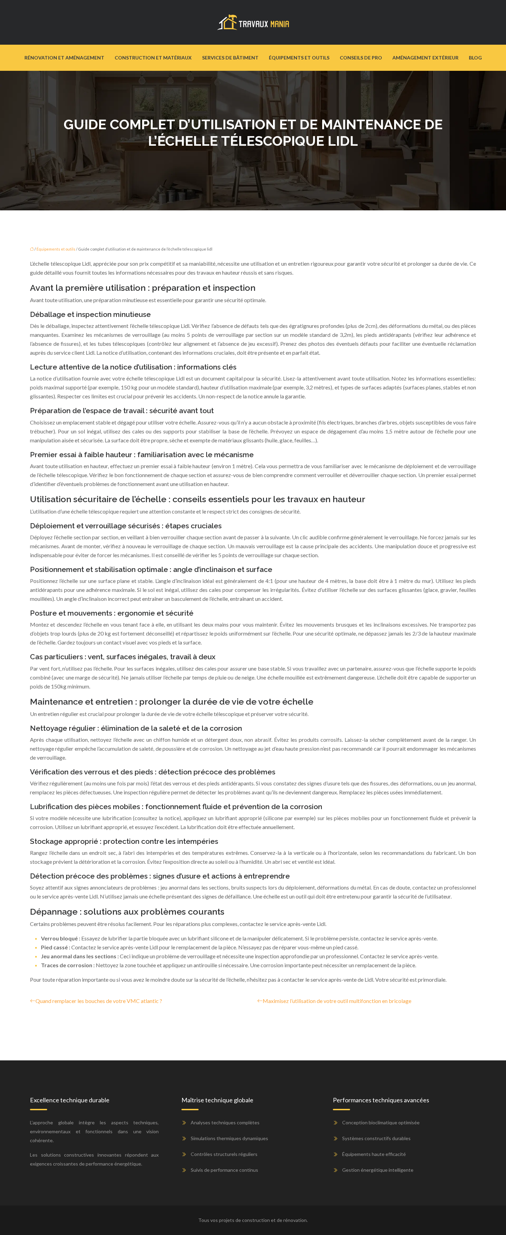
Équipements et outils (299, 57)
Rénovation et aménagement (64, 57)
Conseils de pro (361, 57)
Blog (475, 57)
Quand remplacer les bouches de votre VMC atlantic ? (98, 1000)
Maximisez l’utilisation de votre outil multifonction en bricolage (337, 1000)
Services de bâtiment (230, 57)
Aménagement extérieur (425, 57)
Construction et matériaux (153, 57)
